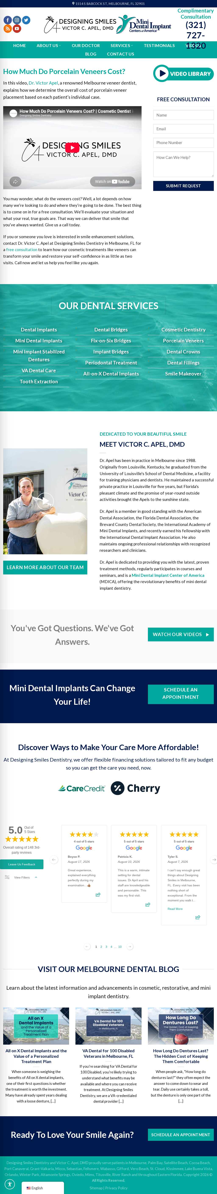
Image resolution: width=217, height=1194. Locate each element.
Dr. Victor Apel (43, 82)
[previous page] (54, 860)
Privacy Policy (116, 1188)
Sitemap (96, 1188)
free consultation (21, 249)
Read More (175, 908)
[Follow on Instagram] (17, 20)
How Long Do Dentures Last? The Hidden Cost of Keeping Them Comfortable (180, 1056)
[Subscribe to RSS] (8, 28)
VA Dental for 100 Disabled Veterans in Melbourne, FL (108, 1053)
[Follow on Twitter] (26, 20)
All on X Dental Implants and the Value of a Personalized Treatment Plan (36, 1056)
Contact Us (120, 53)
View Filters (22, 877)
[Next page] (130, 946)
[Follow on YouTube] (17, 28)
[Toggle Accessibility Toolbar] (9, 1184)
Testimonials (159, 45)
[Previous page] (87, 946)
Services (120, 45)
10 (120, 946)
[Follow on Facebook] (8, 20)
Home (19, 45)
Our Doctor (86, 45)
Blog (90, 53)
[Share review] (98, 896)
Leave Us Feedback (21, 864)
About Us (47, 45)
